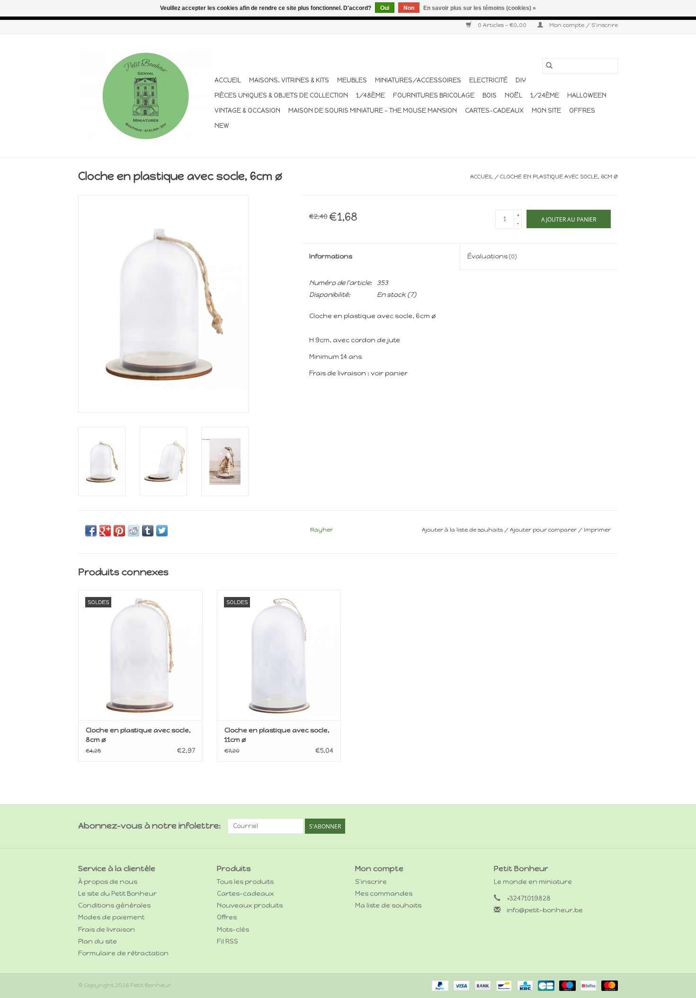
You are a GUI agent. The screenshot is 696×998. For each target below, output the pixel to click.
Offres (582, 111)
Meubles (352, 80)
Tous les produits (245, 882)
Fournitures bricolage (433, 95)
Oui (384, 8)
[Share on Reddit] (133, 530)
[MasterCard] (608, 985)
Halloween (587, 95)
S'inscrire (371, 882)
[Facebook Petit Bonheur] (593, 826)
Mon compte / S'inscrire (583, 25)
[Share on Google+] (105, 530)
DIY (521, 80)
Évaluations (492, 256)
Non (408, 8)
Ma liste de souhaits (388, 905)
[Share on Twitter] (162, 530)
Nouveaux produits (250, 905)
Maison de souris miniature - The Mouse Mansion (372, 111)
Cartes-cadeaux (494, 111)
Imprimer (597, 529)
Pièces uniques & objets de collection (281, 95)
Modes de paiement (111, 917)
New (221, 126)
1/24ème (544, 95)
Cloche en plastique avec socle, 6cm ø (559, 176)
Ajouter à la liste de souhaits (463, 529)
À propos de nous (107, 882)
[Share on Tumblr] (147, 530)
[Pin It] (119, 530)
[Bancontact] (502, 985)
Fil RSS (227, 941)
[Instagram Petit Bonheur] (610, 826)
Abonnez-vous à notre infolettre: (149, 826)
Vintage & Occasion (247, 111)
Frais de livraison (106, 930)
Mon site (546, 111)
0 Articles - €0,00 (502, 25)
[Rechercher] (549, 65)
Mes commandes (383, 894)
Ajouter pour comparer (544, 529)
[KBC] (524, 985)
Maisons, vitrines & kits (289, 80)
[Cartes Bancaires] (545, 985)
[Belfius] (587, 985)
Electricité (488, 80)
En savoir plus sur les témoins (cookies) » (479, 8)
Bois (489, 95)
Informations (330, 256)
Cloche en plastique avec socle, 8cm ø (138, 735)
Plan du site (97, 941)
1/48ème (370, 95)
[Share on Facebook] (91, 530)
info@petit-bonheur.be (545, 910)
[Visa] (460, 985)
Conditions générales (114, 905)
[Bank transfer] (481, 985)
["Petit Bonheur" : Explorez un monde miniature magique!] (145, 95)
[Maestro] (566, 985)
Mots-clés (233, 930)
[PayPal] (439, 985)
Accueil (227, 80)
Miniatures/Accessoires (418, 80)
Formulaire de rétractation (123, 953)
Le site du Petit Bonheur (117, 894)
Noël (513, 95)
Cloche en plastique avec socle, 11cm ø (277, 735)
